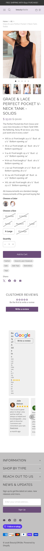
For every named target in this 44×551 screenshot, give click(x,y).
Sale (6, 266)
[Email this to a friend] (20, 280)
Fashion (7, 261)
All (11, 21)
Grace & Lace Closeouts (23, 261)
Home (5, 21)
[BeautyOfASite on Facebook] (11, 520)
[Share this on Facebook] (9, 280)
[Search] (9, 10)
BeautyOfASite (16, 543)
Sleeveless (28, 266)
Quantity (7, 239)
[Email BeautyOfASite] (5, 520)
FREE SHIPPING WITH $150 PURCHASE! (22, 3)
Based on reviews (12, 387)
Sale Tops (15, 266)
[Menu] (4, 10)
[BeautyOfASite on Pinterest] (21, 520)
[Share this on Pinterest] (15, 280)
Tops (6, 270)
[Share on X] (5, 280)
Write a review (22, 309)
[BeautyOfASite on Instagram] (16, 520)
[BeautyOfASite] (22, 10)
